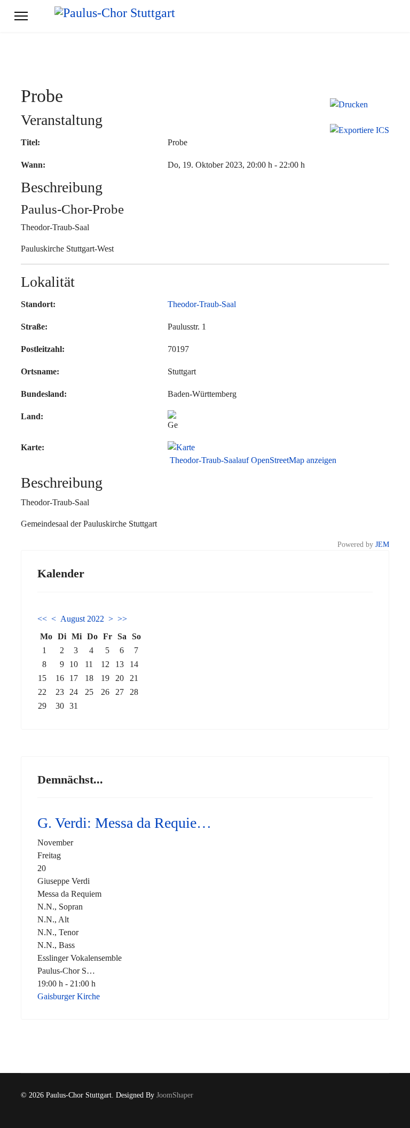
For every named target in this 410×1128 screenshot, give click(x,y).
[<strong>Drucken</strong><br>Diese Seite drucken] (359, 104)
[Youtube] (386, 1106)
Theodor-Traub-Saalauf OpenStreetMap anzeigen (252, 460)
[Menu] (21, 16)
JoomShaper (174, 1095)
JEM (382, 544)
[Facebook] (370, 1106)
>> (122, 618)
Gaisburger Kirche (68, 996)
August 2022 (82, 618)
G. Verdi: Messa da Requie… (124, 822)
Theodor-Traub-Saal (202, 304)
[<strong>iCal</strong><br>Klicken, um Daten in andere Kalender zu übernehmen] (359, 130)
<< (42, 618)
